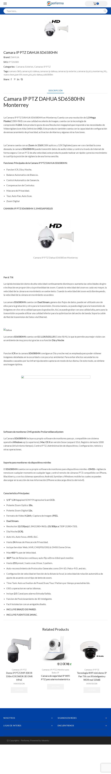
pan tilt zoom (21, 74)
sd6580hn (48, 74)
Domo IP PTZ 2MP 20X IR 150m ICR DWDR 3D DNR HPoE (19, 676)
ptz (30, 74)
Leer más (19, 690)
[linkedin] (18, 79)
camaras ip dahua (48, 71)
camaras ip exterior (67, 71)
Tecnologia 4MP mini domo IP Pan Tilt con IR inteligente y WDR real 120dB (92, 676)
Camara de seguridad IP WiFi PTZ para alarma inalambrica (55, 677)
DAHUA (15, 57)
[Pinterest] (14, 79)
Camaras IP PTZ (42, 66)
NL (105, 71)
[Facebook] (11, 79)
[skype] (21, 79)
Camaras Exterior (24, 66)
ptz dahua (37, 74)
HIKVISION (19, 683)
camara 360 (15, 71)
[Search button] (104, 11)
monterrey (97, 71)
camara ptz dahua (30, 71)
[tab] (55, 90)
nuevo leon (9, 74)
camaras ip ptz (84, 71)
